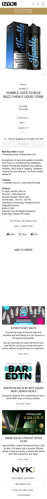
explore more (23, 404)
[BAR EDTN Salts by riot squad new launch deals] (23, 372)
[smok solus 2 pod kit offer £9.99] (23, 422)
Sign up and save (22, 490)
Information (23, 484)
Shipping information (23, 221)
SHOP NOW (23, 354)
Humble (23, 89)
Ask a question (23, 226)
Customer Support (22, 478)
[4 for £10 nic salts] (23, 315)
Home (22, 84)
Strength (22, 118)
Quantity (23, 128)
